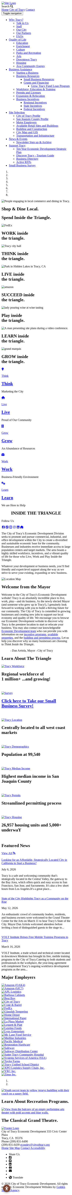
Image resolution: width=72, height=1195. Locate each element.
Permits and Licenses (28, 92)
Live (4, 404)
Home (5, 9)
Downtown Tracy (26, 59)
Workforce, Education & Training (35, 89)
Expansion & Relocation (30, 95)
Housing (21, 62)
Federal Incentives (34, 109)
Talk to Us (22, 23)
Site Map (14, 1148)
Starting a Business (27, 72)
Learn (4, 489)
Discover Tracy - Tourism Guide (35, 155)
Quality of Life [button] (17, 39)
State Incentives (33, 105)
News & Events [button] (18, 139)
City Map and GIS (27, 132)
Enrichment (23, 46)
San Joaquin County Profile (32, 119)
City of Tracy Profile (28, 115)
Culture (20, 49)
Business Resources (27, 76)
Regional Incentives (35, 102)
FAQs (19, 36)
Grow (4, 432)
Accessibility (37, 1148)
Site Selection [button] (17, 112)
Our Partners (23, 33)
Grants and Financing (36, 82)
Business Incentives (27, 99)
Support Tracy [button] (17, 145)
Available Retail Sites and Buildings (37, 125)
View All (6, 853)
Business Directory (27, 158)
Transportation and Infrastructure (35, 135)
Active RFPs (23, 162)
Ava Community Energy (30, 66)
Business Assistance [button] (20, 69)
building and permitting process (42, 637)
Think (4, 375)
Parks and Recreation (28, 52)
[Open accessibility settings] (6, 1188)
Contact (30, 9)
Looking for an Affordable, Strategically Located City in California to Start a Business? (34, 861)
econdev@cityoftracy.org (35, 1144)
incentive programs (35, 634)
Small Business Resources (39, 79)
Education (22, 43)
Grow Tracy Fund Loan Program (50, 86)
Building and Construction (31, 129)
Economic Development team (18, 631)
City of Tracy (17, 9)
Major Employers (26, 122)
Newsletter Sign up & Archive (34, 142)
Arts (18, 56)
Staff (19, 26)
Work (4, 461)
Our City (21, 29)
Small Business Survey (22, 165)
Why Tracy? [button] (16, 19)
